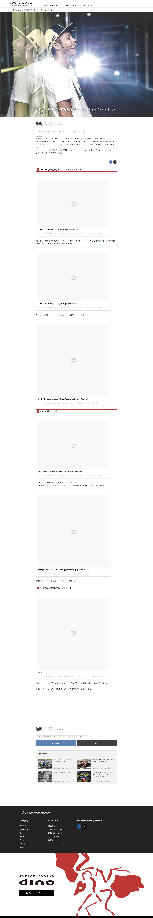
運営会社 (51, 826)
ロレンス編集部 (58, 124)
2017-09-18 (48, 122)
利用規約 (51, 840)
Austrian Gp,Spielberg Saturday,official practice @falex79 (58, 229)
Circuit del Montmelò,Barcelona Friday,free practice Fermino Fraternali (63, 399)
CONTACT (36, 892)
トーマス (47, 124)
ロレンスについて (55, 829)
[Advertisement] (53, 707)
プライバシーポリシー (57, 844)
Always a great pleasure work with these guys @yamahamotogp (60, 471)
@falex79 (41, 672)
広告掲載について (55, 833)
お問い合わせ (53, 837)
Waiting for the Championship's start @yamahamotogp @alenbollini (61, 570)
